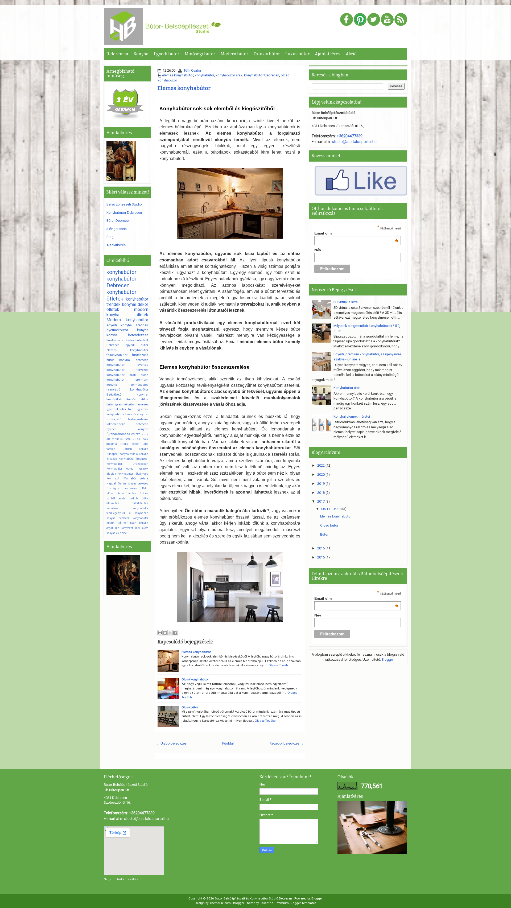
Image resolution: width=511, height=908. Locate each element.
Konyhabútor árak (347, 388)
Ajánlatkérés (327, 53)
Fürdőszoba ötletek (120, 340)
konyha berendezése (127, 335)
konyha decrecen (118, 518)
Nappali (111, 483)
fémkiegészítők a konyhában (127, 513)
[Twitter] (373, 20)
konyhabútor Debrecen (261, 75)
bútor (110, 404)
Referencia (117, 53)
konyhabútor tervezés (127, 370)
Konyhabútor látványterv (132, 473)
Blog (110, 237)
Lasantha (266, 903)
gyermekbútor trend (120, 409)
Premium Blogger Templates (296, 903)
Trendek (142, 325)
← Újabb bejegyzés (171, 743)
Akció (351, 53)
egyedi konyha (119, 325)
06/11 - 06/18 (331, 509)
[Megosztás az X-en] (170, 632)
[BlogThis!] (165, 632)
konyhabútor (204, 75)
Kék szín (113, 478)
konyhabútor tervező (121, 414)
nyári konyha (139, 523)
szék (137, 528)
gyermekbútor (117, 330)
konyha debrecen (133, 360)
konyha (142, 330)
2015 (321, 557)
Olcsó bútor (190, 707)
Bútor (324, 534)
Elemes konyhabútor (184, 88)
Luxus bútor (297, 53)
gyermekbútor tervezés (131, 404)
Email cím (356, 233)
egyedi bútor (136, 345)
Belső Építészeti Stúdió (124, 204)
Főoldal (228, 743)
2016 (321, 548)
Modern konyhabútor (127, 320)
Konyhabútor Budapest (133, 459)
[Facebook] (346, 20)
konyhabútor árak (229, 75)
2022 (321, 465)
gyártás (142, 409)
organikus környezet (119, 528)
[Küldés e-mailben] (160, 632)
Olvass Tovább (279, 665)
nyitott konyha (127, 429)
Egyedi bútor (166, 53)
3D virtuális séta (118, 439)
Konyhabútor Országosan (127, 464)
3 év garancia (116, 229)
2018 (321, 493)
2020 (321, 474)
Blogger (388, 660)
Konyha (141, 53)
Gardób (127, 449)
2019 (145, 434)
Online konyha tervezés (133, 483)
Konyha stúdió (128, 454)
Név (317, 250)
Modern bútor (234, 53)
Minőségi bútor (200, 53)
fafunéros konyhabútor (127, 508)
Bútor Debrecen (118, 221)
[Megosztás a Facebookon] (175, 632)
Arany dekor (130, 444)
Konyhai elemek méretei (351, 416)
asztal (122, 498)
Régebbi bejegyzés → (287, 743)
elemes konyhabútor (177, 75)
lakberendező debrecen (127, 424)
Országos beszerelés (121, 488)
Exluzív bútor (267, 53)
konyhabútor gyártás (127, 365)
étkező (136, 434)
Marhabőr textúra (136, 478)
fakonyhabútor (116, 355)
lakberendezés (138, 419)
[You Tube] (387, 20)
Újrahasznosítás (118, 434)
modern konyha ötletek (127, 312)
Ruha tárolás (126, 493)
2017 (321, 501)
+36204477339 (349, 136)
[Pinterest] (360, 20)
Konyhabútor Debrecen (124, 213)
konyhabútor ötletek (121, 295)
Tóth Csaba (192, 70)
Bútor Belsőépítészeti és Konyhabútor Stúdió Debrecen (253, 898)
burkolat (134, 498)
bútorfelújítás (140, 503)
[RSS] (400, 20)
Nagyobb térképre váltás (121, 879)
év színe (121, 533)
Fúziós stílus (137, 399)
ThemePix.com (220, 903)
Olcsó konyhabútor (195, 679)
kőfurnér (122, 523)
